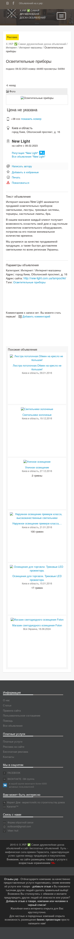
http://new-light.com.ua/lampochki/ (44, 278)
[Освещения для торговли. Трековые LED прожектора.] (37, 568)
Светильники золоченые (37, 415)
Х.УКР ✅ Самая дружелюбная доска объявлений (33, 14)
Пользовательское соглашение (21, 715)
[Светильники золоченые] (37, 409)
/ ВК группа (28, 778)
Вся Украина (30, 629)
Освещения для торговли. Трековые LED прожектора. (37, 578)
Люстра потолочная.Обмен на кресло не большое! (37, 367)
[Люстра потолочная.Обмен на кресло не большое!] (37, 358)
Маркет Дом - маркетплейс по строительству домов (36, 802)
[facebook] (14, 3)
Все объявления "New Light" (28, 156)
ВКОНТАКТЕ (14, 778)
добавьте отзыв (41, 886)
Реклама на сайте (13, 746)
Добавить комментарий (36, 316)
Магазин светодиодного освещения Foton (37, 625)
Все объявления (12, 725)
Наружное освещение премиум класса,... (37, 523)
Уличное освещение (37, 467)
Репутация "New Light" (25, 153)
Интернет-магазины (30, 47)
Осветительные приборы (29, 282)
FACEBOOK (13, 772)
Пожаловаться (20, 183)
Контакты (8, 757)
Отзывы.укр (11, 879)
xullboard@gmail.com (19, 826)
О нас (6, 700)
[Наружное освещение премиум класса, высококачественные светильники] (37, 515)
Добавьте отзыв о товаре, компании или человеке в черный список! (37, 903)
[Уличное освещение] (37, 461)
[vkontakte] (8, 3)
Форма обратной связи (20, 822)
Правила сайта (12, 710)
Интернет (11, 47)
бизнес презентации (48, 919)
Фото (12, 91)
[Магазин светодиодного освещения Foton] (37, 619)
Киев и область (22, 128)
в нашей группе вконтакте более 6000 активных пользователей (28, 785)
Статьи (7, 705)
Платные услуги (12, 741)
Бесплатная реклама (15, 751)
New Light (21, 141)
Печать (16, 177)
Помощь (8, 720)
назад (12, 85)
